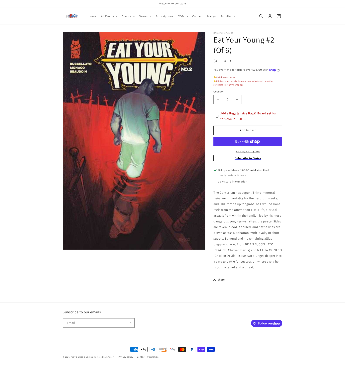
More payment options (248, 151)
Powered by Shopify (104, 356)
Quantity (218, 91)
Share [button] (221, 279)
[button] (128, 16)
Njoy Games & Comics (82, 356)
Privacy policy (125, 356)
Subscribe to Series (248, 158)
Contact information (148, 356)
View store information (232, 181)
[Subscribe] (130, 323)
